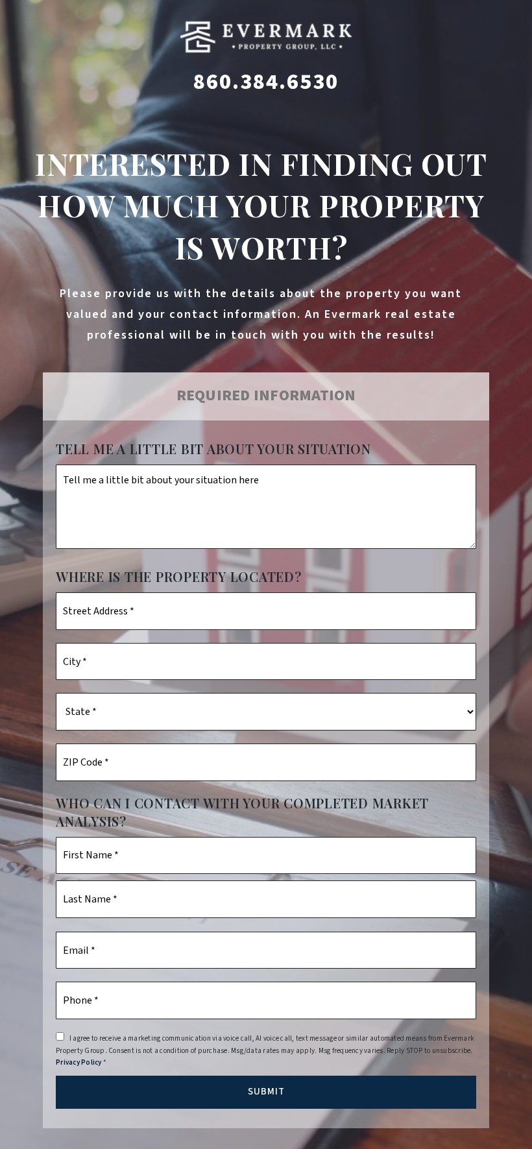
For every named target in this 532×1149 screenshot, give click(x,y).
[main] (266, 574)
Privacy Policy (79, 1062)
